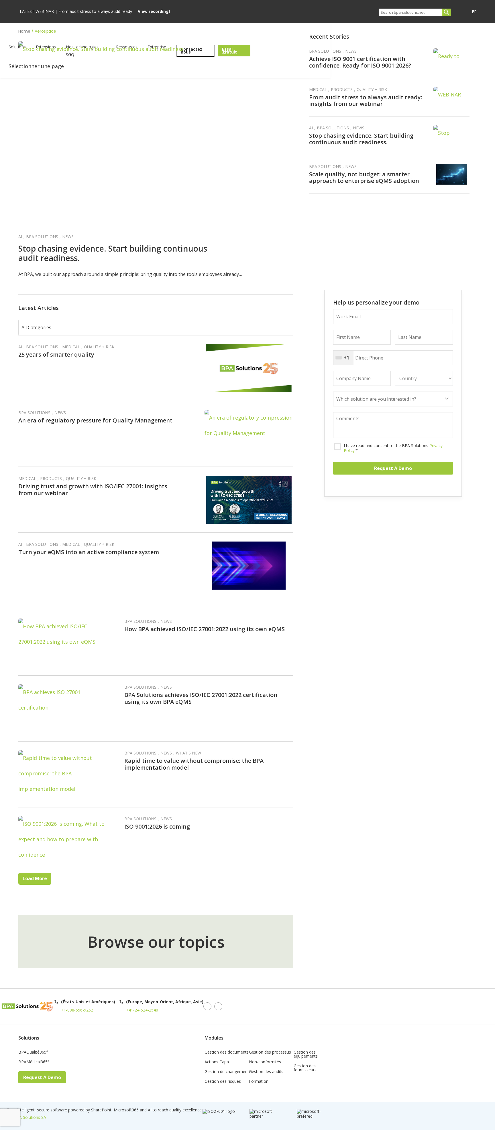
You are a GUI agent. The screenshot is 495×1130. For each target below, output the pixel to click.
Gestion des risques (223, 1081)
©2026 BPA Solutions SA (23, 1117)
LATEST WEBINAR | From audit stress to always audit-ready (95, 11)
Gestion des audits (266, 1072)
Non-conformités (265, 1062)
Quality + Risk (372, 89)
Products (342, 89)
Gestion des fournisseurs (305, 1068)
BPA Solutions (42, 236)
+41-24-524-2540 (142, 1010)
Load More (35, 878)
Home (24, 31)
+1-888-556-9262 (77, 1010)
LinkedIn (207, 1006)
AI (20, 236)
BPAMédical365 (33, 1062)
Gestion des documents (227, 1052)
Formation (258, 1081)
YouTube (218, 1006)
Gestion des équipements (306, 1054)
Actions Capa (217, 1062)
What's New (188, 753)
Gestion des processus (270, 1052)
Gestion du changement (227, 1072)
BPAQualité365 (33, 1052)
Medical (318, 89)
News (68, 236)
